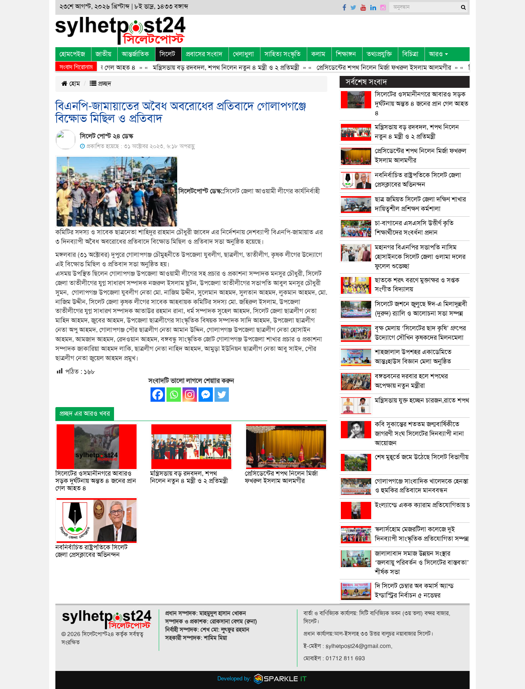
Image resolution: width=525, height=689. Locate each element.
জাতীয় (103, 54)
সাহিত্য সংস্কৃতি (283, 54)
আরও (436, 54)
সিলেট (167, 54)
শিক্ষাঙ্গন (346, 54)
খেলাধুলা (243, 54)
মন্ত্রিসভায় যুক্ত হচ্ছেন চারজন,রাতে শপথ (422, 400)
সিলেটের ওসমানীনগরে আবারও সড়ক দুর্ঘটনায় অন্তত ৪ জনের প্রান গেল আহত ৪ (95, 480)
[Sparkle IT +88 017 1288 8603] (280, 678)
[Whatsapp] (174, 394)
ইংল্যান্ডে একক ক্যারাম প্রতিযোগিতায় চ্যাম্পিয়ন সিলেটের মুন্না (448, 505)
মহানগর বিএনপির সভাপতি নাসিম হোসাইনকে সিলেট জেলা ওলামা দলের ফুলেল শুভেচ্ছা (420, 256)
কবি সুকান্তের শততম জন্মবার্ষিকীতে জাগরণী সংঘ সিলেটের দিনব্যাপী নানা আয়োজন (419, 433)
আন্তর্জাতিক (135, 54)
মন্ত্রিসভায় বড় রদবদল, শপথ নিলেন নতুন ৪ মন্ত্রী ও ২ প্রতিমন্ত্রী (215, 68)
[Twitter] (222, 394)
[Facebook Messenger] (206, 394)
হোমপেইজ (72, 54)
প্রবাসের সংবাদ (204, 54)
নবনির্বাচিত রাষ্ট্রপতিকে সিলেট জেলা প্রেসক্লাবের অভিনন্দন (91, 551)
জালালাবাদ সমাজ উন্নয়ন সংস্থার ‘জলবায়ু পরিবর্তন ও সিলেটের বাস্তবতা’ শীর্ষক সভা (422, 563)
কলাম (318, 54)
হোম (74, 84)
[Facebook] (158, 394)
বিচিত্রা (410, 54)
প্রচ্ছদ (103, 84)
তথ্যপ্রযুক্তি (379, 54)
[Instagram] (190, 394)
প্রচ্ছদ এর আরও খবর (84, 414)
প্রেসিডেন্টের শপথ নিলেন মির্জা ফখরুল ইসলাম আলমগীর (373, 68)
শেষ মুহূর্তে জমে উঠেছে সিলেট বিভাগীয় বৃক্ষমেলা (433, 457)
